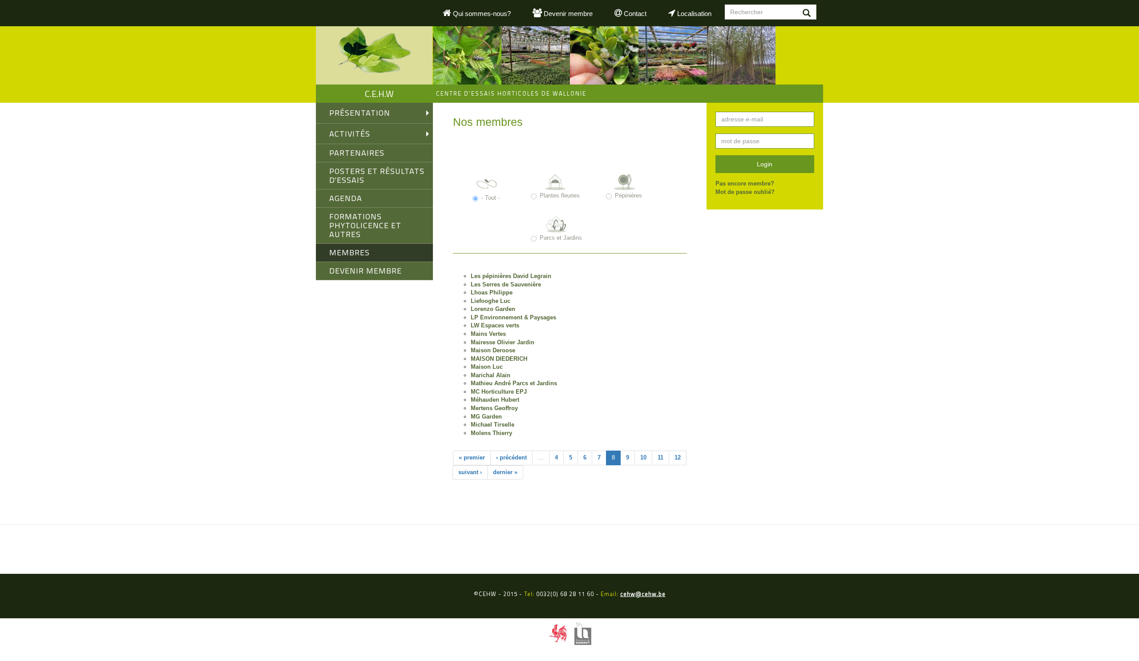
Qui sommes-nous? (481, 13)
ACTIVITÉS (349, 134)
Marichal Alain (490, 375)
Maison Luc (487, 366)
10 (643, 457)
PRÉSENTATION (359, 113)
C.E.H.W (379, 94)
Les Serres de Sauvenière (506, 284)
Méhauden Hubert (495, 399)
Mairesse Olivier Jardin (502, 342)
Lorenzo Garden (493, 309)
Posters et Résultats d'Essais (376, 175)
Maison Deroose (493, 350)
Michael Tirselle (492, 424)
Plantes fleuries (560, 195)
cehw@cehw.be (643, 593)
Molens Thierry (491, 433)
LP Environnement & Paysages (513, 317)
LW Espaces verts (495, 325)
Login (764, 164)
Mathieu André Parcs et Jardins (514, 383)
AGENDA (345, 198)
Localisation (693, 13)
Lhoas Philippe (492, 292)
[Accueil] (374, 55)
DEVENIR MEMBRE (365, 271)
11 (660, 457)
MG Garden (486, 416)
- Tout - (490, 197)
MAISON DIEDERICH (499, 358)
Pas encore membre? (744, 183)
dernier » (505, 472)
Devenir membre (567, 13)
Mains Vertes (488, 333)
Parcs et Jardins (561, 237)
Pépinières (628, 195)
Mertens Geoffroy (494, 408)
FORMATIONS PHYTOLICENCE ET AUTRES (365, 225)
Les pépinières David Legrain (511, 276)
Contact (634, 13)
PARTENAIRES (356, 153)
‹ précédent (511, 457)
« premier (472, 457)
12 (678, 457)
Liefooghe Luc (490, 301)
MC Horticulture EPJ (499, 391)
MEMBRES (349, 252)
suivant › (470, 472)
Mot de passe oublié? (745, 192)
